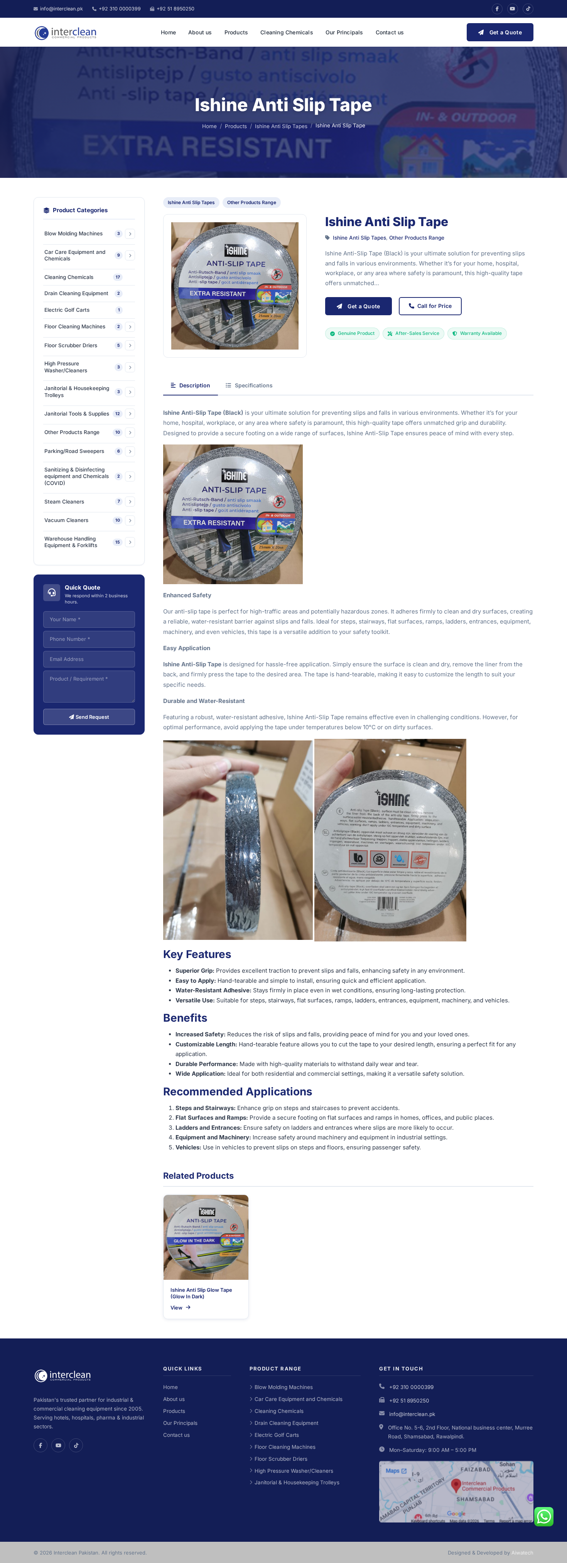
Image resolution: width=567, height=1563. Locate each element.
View (176, 1307)
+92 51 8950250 (409, 1400)
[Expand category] (130, 234)
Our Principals (344, 32)
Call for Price (434, 305)
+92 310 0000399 (411, 1387)
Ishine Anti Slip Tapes (281, 126)
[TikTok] (528, 8)
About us (200, 32)
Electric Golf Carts (277, 1435)
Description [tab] (194, 385)
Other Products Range (251, 202)
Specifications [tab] (254, 385)
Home (168, 32)
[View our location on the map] (456, 1491)
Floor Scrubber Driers (281, 1459)
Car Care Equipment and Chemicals (299, 1399)
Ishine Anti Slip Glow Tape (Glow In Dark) (201, 1293)
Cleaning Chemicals (286, 32)
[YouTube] (512, 8)
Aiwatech (522, 1552)
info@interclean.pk (412, 1414)
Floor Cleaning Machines (285, 1447)
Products (236, 32)
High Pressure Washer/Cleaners (294, 1471)
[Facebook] (497, 8)
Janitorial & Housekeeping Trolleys (297, 1482)
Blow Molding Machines (284, 1387)
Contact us (390, 32)
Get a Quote (505, 32)
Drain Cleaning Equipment (286, 1423)
